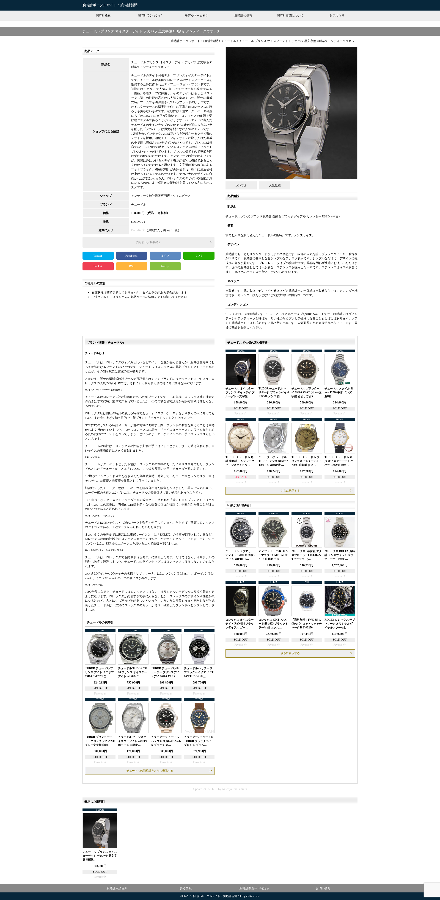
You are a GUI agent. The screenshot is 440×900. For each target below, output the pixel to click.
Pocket (98, 266)
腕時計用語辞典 (117, 888)
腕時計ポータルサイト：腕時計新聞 (110, 5)
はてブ (165, 255)
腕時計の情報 (243, 15)
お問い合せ (323, 888)
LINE (199, 255)
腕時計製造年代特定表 (254, 888)
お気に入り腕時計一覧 (163, 230)
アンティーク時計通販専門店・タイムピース (161, 195)
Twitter (98, 255)
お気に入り (337, 15)
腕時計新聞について (290, 15)
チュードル (138, 204)
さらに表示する (290, 490)
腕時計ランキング (150, 15)
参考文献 (186, 888)
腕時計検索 (103, 15)
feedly (165, 266)
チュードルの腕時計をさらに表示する (149, 770)
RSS (131, 266)
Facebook (131, 255)
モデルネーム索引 (197, 15)
